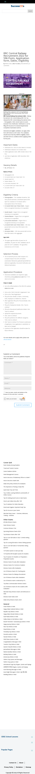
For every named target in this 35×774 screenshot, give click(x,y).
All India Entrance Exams (10, 522)
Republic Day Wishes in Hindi (11, 611)
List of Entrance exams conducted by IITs (14, 580)
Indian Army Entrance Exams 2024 (12, 600)
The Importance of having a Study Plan (14, 487)
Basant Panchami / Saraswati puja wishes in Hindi (17, 621)
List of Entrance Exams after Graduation (14, 577)
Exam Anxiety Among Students (12, 465)
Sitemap (28, 767)
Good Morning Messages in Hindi (12, 669)
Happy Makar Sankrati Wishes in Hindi (13, 609)
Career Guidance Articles (10, 471)
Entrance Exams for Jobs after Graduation (14, 562)
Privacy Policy (8, 767)
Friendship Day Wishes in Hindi (12, 631)
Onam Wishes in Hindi (9, 606)
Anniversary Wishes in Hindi (11, 657)
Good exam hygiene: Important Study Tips (15, 507)
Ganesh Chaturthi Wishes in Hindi (12, 647)
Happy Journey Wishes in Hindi (11, 624)
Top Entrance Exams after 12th (12, 534)
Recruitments (24, 63)
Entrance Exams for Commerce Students (14, 565)
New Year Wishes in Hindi (10, 626)
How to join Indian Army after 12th (13, 501)
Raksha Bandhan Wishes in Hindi (12, 652)
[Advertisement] (17, 31)
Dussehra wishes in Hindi (10, 634)
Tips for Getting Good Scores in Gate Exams (15, 498)
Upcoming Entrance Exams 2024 (12, 531)
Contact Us (12, 763)
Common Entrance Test (10, 528)
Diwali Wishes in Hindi (9, 629)
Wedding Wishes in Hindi (10, 674)
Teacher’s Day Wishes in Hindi (11, 644)
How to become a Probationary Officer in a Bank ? (17, 477)
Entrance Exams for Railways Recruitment (14, 574)
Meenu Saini (8, 63)
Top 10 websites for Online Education (13, 504)
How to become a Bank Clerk (11, 480)
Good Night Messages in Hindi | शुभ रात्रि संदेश (15, 672)
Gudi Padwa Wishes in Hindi (11, 616)
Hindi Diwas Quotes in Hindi (11, 639)
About (21, 763)
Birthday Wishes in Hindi (10, 654)
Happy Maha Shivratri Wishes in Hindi (13, 614)
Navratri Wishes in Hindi (10, 637)
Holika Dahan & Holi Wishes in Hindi (13, 619)
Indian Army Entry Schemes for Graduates (15, 483)
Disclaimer (19, 767)
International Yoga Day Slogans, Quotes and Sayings (17, 664)
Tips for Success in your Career (12, 510)
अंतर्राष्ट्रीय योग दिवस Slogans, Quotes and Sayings (16, 667)
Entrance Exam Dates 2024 (11, 596)
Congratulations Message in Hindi (12, 642)
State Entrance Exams (9, 525)
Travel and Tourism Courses (11, 468)
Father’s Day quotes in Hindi (11, 662)
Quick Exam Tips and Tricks (11, 490)
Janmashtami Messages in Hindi (12, 649)
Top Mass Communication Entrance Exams (15, 583)
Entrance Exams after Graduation (12, 568)
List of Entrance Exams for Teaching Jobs (14, 571)
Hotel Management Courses (11, 474)
